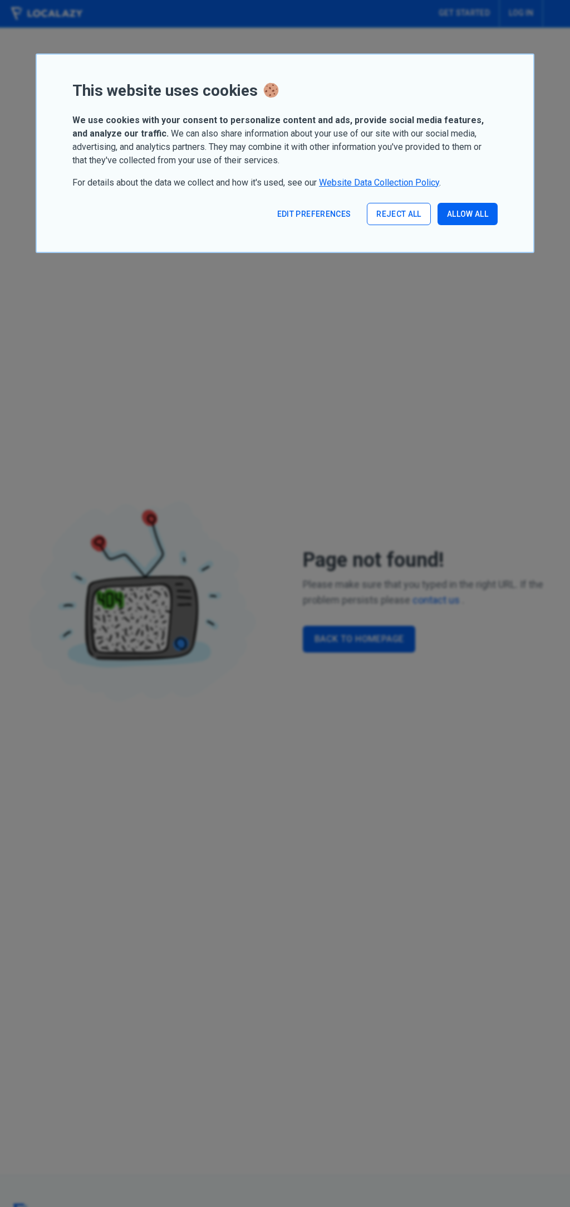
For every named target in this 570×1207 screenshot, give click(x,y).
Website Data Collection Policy (379, 182)
